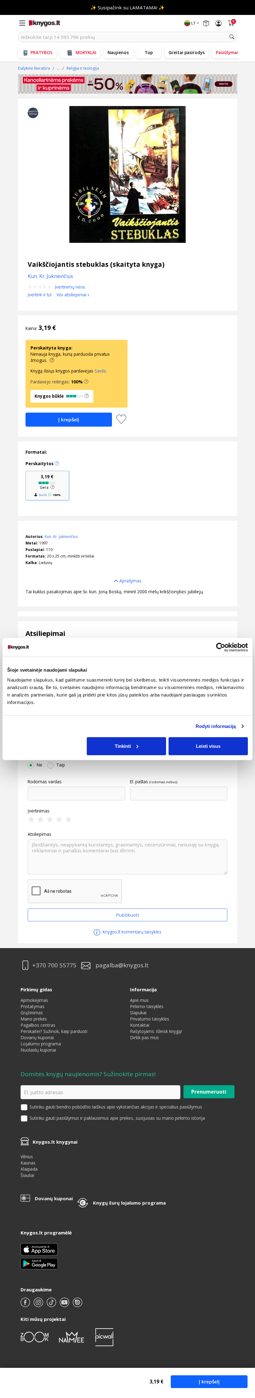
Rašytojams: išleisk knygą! (156, 1031)
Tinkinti (123, 745)
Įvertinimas (38, 811)
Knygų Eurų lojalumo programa (129, 1203)
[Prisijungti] (219, 23)
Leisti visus (208, 745)
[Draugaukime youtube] (65, 1305)
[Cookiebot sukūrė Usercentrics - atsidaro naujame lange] (220, 647)
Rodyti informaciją (216, 726)
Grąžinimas (32, 1013)
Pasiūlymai (227, 52)
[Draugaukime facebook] (26, 1305)
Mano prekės (34, 1019)
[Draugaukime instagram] (39, 1305)
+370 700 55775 (54, 965)
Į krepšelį (209, 1381)
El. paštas (139, 782)
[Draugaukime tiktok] (52, 1305)
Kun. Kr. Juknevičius (61, 536)
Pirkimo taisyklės (147, 1006)
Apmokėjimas (34, 1000)
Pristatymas (32, 1006)
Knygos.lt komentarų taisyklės (131, 932)
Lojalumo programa (41, 1044)
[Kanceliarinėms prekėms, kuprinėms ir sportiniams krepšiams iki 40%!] (127, 84)
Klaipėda (29, 1169)
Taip (60, 765)
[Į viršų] (242, 1354)
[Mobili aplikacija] (39, 1263)
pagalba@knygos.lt (122, 965)
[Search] (232, 37)
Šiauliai (27, 1175)
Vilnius (27, 1157)
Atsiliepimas (39, 834)
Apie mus (139, 1000)
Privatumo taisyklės (149, 1019)
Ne (39, 765)
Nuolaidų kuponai (38, 1050)
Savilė (100, 371)
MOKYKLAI (86, 52)
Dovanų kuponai (37, 1037)
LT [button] (193, 23)
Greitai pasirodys (187, 52)
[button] (86, 382)
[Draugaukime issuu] (77, 1305)
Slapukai (138, 1013)
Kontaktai (139, 1025)
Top (149, 52)
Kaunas (28, 1163)
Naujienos (118, 52)
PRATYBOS (41, 52)
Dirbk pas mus (144, 1037)
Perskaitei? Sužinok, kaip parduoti (54, 1031)
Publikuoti (127, 915)
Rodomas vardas (45, 782)
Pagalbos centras (38, 1025)
